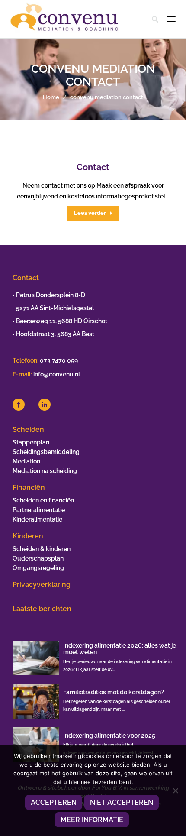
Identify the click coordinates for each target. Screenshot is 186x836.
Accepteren (54, 802)
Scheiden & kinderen (42, 548)
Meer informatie (92, 820)
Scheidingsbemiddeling (46, 451)
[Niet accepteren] (175, 790)
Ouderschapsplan (38, 558)
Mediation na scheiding (45, 470)
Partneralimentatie (39, 509)
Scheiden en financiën (43, 500)
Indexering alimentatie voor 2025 (109, 735)
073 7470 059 (59, 360)
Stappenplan (31, 442)
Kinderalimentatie (37, 519)
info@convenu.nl (56, 374)
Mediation (26, 461)
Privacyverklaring (42, 584)
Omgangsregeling (38, 567)
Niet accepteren (121, 802)
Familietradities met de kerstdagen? (113, 692)
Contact (93, 167)
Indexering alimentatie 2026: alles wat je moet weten (119, 648)
